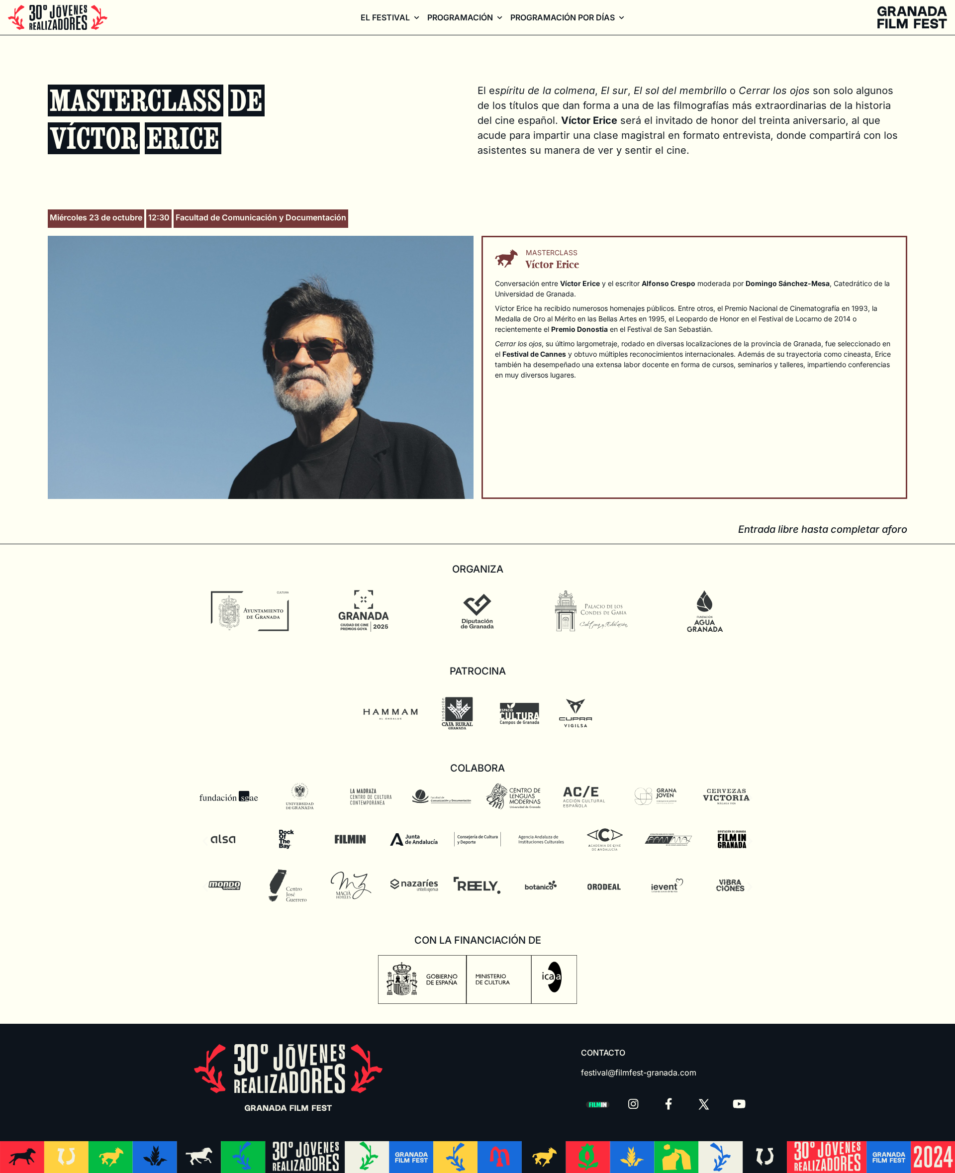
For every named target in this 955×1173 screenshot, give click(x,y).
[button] (205, 798)
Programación (460, 17)
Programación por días (562, 17)
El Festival (385, 17)
